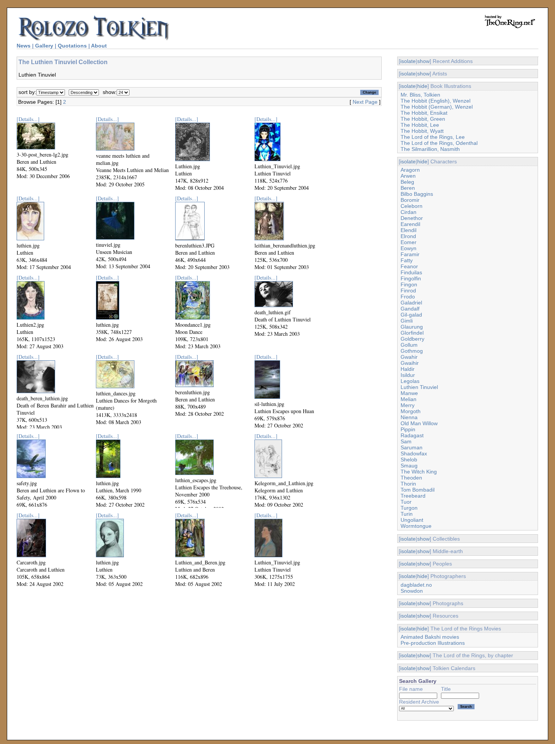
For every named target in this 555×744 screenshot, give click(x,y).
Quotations (72, 46)
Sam (406, 441)
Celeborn (411, 206)
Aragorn (410, 170)
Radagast (412, 435)
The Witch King (419, 472)
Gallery (44, 46)
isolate (408, 61)
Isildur (408, 375)
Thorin (408, 484)
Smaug (409, 466)
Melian (408, 399)
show (423, 61)
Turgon (409, 508)
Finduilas (411, 272)
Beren (408, 188)
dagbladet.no (416, 585)
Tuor (406, 502)
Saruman (411, 447)
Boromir (410, 200)
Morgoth (411, 411)
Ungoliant (412, 520)
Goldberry (412, 339)
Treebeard (413, 496)
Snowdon (412, 591)
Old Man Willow (419, 423)
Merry (408, 405)
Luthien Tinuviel (419, 387)
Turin (407, 514)
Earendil (410, 224)
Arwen (408, 176)
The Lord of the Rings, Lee (433, 137)
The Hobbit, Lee (420, 125)
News (24, 46)
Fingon (409, 284)
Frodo (408, 297)
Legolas (410, 381)
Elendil (408, 230)
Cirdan (408, 212)
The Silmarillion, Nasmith (430, 149)
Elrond (408, 236)
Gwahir (409, 357)
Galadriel (411, 303)
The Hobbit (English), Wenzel (435, 101)
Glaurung (412, 327)
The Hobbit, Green (423, 119)
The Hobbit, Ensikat (424, 113)
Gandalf (410, 309)
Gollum (409, 345)
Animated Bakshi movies (430, 637)
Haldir (408, 369)
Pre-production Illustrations (433, 643)
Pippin (408, 429)
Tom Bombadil (418, 490)
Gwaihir (410, 363)
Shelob (409, 460)
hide (422, 86)
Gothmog (412, 351)
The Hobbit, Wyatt (422, 131)
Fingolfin (411, 278)
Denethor (412, 218)
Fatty (407, 260)
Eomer (408, 242)
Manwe (409, 393)
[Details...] (28, 119)
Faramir (410, 254)
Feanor (409, 266)
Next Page (365, 102)
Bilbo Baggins (417, 194)
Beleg (407, 182)
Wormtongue (416, 526)
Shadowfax (414, 453)
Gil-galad (411, 315)
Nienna (409, 417)
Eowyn (408, 248)
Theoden (411, 478)
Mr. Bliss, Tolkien (420, 95)
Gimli (407, 321)
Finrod (408, 290)
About (99, 46)
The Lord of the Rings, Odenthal (439, 143)
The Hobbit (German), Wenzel (437, 107)
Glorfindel (412, 333)
